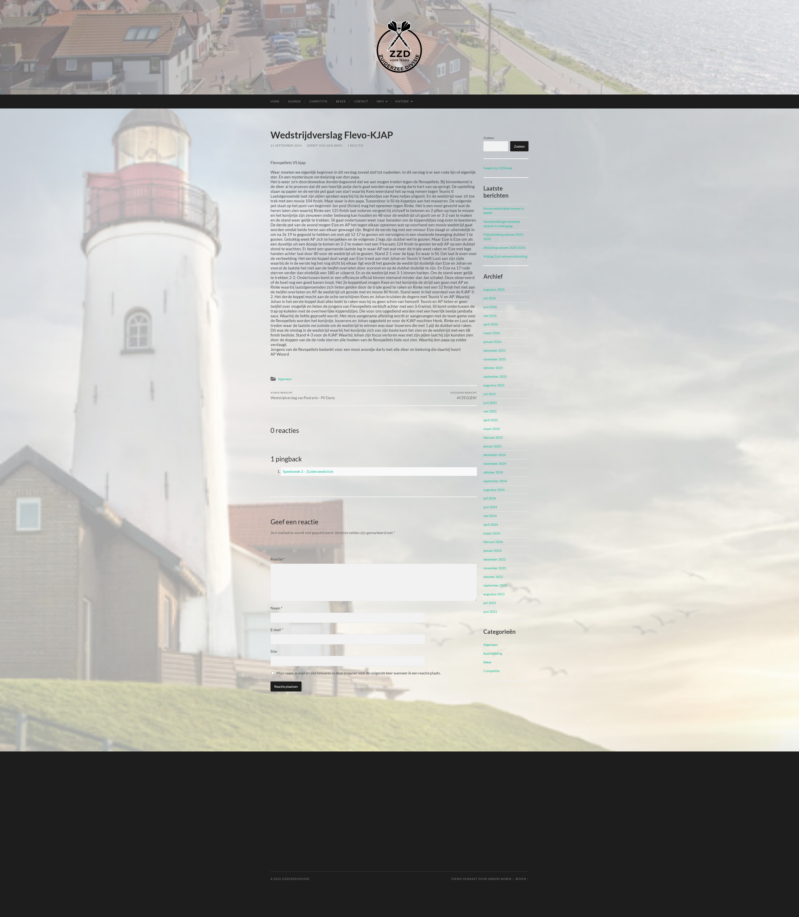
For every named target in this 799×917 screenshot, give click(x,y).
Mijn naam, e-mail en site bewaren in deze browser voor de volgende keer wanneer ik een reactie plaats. (358, 673)
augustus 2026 (494, 289)
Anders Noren (499, 879)
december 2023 (494, 559)
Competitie (318, 101)
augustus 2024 (494, 490)
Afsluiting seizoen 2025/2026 (504, 247)
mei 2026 (490, 316)
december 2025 (494, 350)
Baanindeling (492, 653)
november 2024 (494, 463)
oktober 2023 (493, 577)
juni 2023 (490, 611)
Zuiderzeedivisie (296, 879)
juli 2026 (489, 298)
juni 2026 (490, 307)
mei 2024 (490, 516)
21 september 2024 (286, 145)
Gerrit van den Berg (324, 145)
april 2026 (490, 324)
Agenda (294, 101)
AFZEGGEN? (463, 395)
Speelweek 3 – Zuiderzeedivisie (308, 471)
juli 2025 (489, 394)
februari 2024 (493, 542)
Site (273, 651)
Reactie (277, 559)
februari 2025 (493, 437)
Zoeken (488, 138)
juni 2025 (490, 403)
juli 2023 (489, 603)
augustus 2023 (494, 594)
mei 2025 (490, 411)
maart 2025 (491, 429)
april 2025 (490, 420)
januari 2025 (492, 446)
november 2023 (494, 568)
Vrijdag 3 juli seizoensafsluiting (505, 256)
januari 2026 (492, 342)
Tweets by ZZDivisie (497, 168)
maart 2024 (491, 533)
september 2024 (495, 481)
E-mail (276, 629)
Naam (276, 608)
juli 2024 (489, 498)
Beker (341, 101)
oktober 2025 (493, 368)
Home (275, 101)
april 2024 (490, 524)
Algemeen (285, 379)
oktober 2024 (493, 472)
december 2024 (494, 455)
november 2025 (494, 359)
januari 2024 (492, 550)
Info (380, 101)
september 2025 (495, 376)
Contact (361, 101)
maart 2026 (491, 333)
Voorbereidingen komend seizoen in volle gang (501, 223)
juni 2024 (490, 507)
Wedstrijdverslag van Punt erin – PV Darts (302, 395)
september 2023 (495, 585)
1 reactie (355, 145)
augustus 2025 (494, 385)
